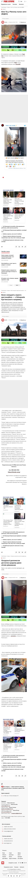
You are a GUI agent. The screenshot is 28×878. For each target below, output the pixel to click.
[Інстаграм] (24, 863)
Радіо (23, 54)
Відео (15, 62)
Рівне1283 (18, 64)
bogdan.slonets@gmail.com (7, 808)
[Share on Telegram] (16, 875)
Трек (2, 55)
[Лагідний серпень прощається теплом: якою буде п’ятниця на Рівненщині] (23, 271)
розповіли (13, 636)
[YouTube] (22, 863)
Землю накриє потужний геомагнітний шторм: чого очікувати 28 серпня (7, 257)
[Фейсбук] (18, 863)
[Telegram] (26, 863)
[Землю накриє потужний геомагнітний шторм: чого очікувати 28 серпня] (23, 257)
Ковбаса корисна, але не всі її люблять (12, 234)
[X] (20, 863)
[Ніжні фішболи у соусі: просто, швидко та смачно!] (23, 265)
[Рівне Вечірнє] (11, 1)
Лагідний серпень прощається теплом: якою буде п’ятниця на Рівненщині (9, 271)
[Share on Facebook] (8, 875)
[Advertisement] (14, 109)
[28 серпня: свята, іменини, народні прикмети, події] (23, 280)
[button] (2, 1)
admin (6, 22)
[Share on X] (11, 875)
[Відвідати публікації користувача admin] (2, 22)
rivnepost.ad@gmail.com (16, 813)
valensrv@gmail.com (5, 805)
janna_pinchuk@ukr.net (6, 811)
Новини (4, 9)
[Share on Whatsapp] (14, 875)
